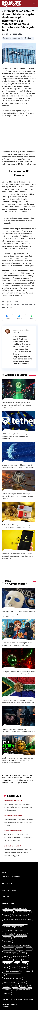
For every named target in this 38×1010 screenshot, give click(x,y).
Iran (17, 960)
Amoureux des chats (23, 912)
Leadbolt (5, 1007)
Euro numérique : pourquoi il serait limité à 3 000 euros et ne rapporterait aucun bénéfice (18, 466)
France (29, 949)
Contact (5, 896)
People (6, 967)
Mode (17, 964)
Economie (7, 938)
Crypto (20, 930)
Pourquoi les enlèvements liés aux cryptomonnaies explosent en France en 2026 (18, 730)
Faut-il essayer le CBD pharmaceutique (17, 945)
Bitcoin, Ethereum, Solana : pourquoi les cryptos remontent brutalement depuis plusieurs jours (16, 405)
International (8, 960)
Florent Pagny (8, 949)
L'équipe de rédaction (11, 877)
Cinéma (24, 915)
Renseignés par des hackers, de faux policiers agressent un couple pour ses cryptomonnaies (18, 614)
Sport (23, 986)
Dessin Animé (21, 934)
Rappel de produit (9, 982)
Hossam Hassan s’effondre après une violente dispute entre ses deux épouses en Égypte (18, 853)
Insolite (6, 956)
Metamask (7, 964)
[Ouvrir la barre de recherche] (29, 4)
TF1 (30, 986)
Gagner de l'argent (10, 953)
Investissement (26, 304)
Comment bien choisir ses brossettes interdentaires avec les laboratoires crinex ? (18, 822)
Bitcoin (15, 915)
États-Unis (7, 993)
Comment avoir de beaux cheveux (15, 923)
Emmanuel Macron (20, 938)
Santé (15, 986)
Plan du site (7, 883)
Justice (25, 960)
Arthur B (15, 332)
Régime (6, 986)
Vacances (7, 990)
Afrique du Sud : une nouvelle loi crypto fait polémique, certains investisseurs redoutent (18, 701)
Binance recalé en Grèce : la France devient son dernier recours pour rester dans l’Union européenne (17, 556)
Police (14, 967)
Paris (24, 964)
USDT (11, 307)
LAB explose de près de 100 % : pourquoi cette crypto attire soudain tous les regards (18, 672)
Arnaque (6, 915)
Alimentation (8, 912)
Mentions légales (9, 890)
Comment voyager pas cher (13, 927)
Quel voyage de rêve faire (12, 979)
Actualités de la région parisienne (15, 908)
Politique (23, 967)
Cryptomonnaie (11, 301)
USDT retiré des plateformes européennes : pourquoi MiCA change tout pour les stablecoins (17, 436)
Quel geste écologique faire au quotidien (17, 971)
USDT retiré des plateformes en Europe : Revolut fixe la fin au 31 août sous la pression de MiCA (18, 496)
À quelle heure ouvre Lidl (22, 990)
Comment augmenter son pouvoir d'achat (18, 919)
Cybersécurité (8, 934)
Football (19, 949)
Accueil (5, 775)
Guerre (22, 953)
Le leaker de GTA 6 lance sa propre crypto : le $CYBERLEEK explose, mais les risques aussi (18, 807)
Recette (22, 982)
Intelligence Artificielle (20, 956)
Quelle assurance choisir (12, 975)
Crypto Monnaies (12, 304)
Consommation (9, 930)
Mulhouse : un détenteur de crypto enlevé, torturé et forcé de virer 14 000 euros (17, 644)
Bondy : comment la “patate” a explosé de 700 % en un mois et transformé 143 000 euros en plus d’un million (17, 760)
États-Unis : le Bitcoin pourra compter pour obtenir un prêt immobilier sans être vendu (17, 526)
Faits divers (7, 941)
